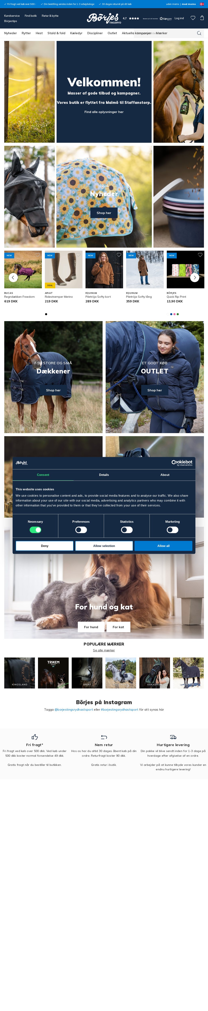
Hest (39, 33)
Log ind (179, 18)
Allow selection (104, 546)
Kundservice (12, 15)
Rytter (26, 33)
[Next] (194, 277)
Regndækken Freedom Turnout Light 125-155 (19, 298)
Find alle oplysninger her (104, 112)
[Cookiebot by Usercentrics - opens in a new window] (174, 463)
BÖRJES (172, 293)
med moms (189, 4)
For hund (91, 627)
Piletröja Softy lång (139, 297)
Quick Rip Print (176, 297)
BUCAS (8, 293)
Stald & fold (56, 33)
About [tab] (164, 474)
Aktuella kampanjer (136, 33)
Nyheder (10, 33)
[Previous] (13, 277)
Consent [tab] (43, 474)
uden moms (172, 4)
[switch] (81, 530)
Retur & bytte (50, 15)
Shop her (104, 213)
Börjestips (10, 21)
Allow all (163, 546)
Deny (44, 546)
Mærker (161, 33)
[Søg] (199, 33)
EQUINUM (91, 293)
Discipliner (95, 33)
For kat (118, 627)
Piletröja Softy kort (98, 297)
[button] (147, 18)
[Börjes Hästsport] (104, 18)
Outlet (112, 33)
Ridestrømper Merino (59, 297)
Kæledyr (76, 33)
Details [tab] (104, 474)
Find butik (31, 15)
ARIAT (49, 293)
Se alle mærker (104, 650)
